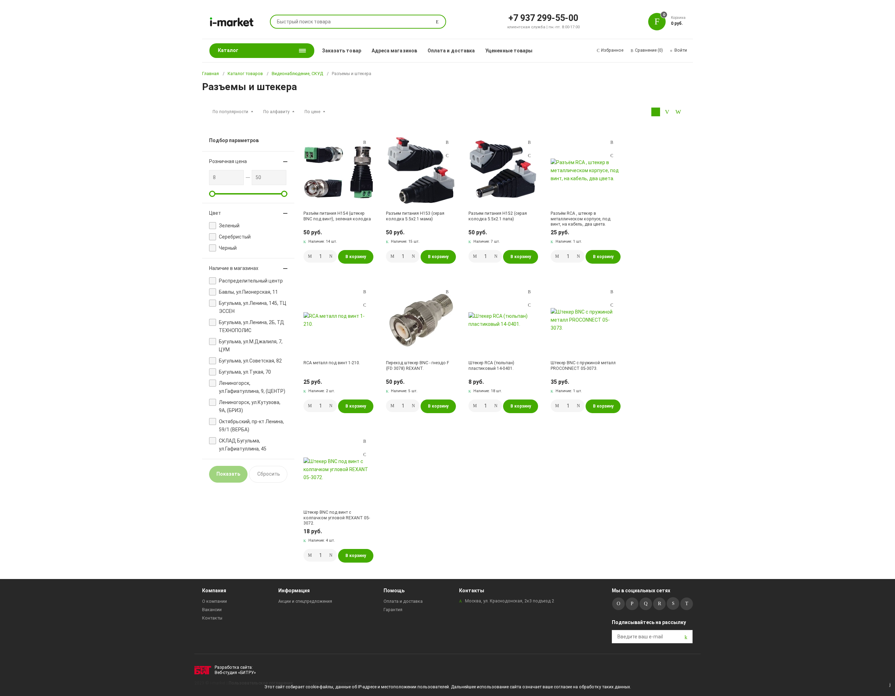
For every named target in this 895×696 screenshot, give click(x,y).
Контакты (212, 618)
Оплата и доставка (451, 50)
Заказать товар (341, 50)
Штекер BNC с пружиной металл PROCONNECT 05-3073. (583, 365)
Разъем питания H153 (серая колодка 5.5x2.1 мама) (415, 216)
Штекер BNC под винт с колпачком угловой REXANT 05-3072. (336, 518)
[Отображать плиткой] (655, 112)
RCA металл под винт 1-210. (331, 362)
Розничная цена (228, 161)
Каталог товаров (245, 73)
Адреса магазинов (394, 50)
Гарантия (393, 609)
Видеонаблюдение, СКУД (297, 73)
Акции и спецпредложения (305, 601)
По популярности (230, 111)
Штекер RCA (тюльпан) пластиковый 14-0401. (491, 365)
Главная (210, 73)
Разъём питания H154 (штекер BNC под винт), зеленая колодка (337, 216)
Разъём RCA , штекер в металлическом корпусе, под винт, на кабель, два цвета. (580, 219)
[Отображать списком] (667, 112)
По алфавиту (276, 111)
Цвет (215, 213)
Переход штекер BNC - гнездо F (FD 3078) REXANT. (417, 365)
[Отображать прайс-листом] (678, 112)
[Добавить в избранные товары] (364, 155)
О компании (214, 601)
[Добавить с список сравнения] (364, 142)
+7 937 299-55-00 (543, 17)
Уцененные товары (508, 50)
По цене (312, 111)
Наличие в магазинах (233, 268)
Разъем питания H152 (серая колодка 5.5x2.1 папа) (497, 216)
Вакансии (212, 609)
